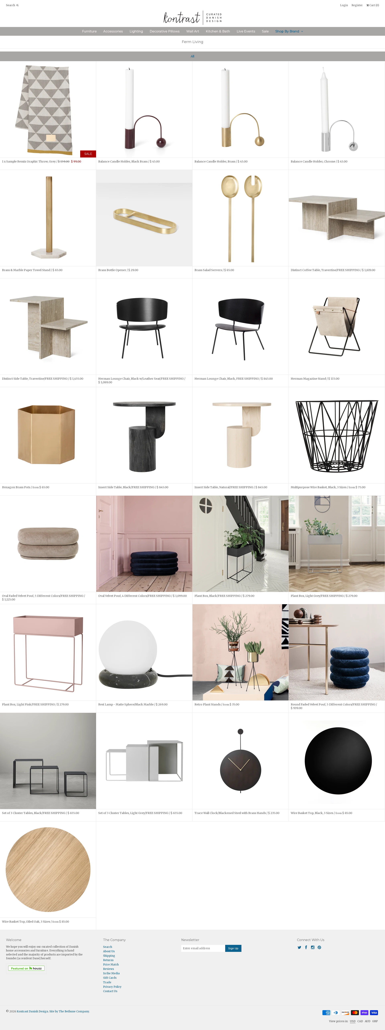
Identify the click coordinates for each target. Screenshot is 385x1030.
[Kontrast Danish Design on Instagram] (312, 947)
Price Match (111, 964)
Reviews (108, 969)
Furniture (89, 31)
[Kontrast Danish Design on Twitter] (299, 947)
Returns (108, 960)
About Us (109, 951)
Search (107, 947)
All (192, 56)
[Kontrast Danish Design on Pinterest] (319, 947)
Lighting (136, 31)
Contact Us (110, 991)
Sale (265, 31)
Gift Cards (110, 978)
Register (357, 5)
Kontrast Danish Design (32, 1011)
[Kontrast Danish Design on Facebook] (306, 947)
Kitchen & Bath (218, 31)
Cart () (374, 5)
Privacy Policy (112, 987)
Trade (107, 982)
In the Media (111, 973)
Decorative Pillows (165, 31)
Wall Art (192, 31)
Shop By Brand (287, 31)
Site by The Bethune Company (69, 1011)
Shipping (109, 955)
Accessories (113, 31)
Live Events (246, 31)
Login (344, 5)
